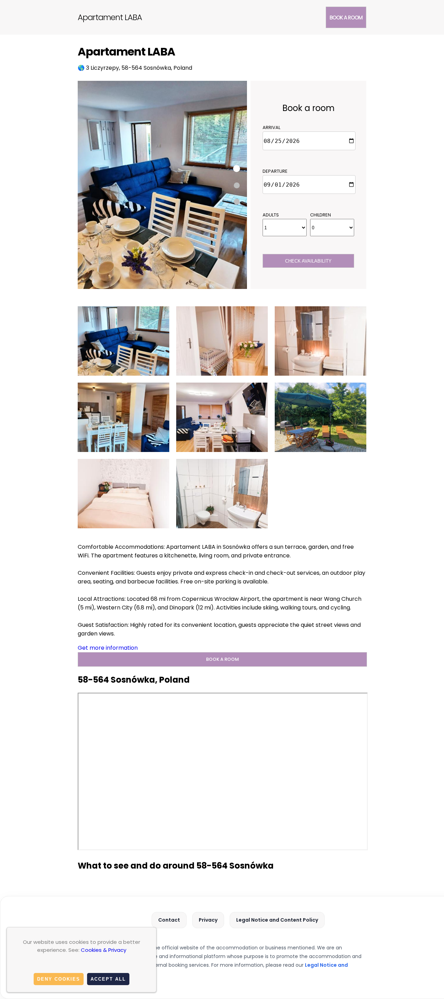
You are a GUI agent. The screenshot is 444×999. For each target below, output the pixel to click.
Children (320, 215)
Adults (271, 215)
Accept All (108, 979)
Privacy (208, 919)
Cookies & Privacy (103, 950)
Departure (275, 171)
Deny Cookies (58, 979)
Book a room (346, 17)
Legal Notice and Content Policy (277, 919)
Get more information (108, 648)
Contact (169, 919)
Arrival (271, 127)
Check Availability (308, 261)
